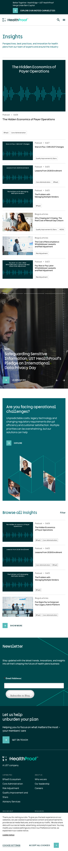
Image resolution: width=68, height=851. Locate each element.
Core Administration (13, 783)
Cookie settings (11, 845)
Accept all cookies (39, 845)
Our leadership (42, 783)
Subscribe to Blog (20, 695)
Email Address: (13, 678)
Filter (62, 512)
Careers (39, 788)
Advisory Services (11, 801)
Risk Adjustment (11, 788)
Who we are (41, 779)
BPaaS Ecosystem (12, 779)
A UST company (11, 765)
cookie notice (8, 835)
